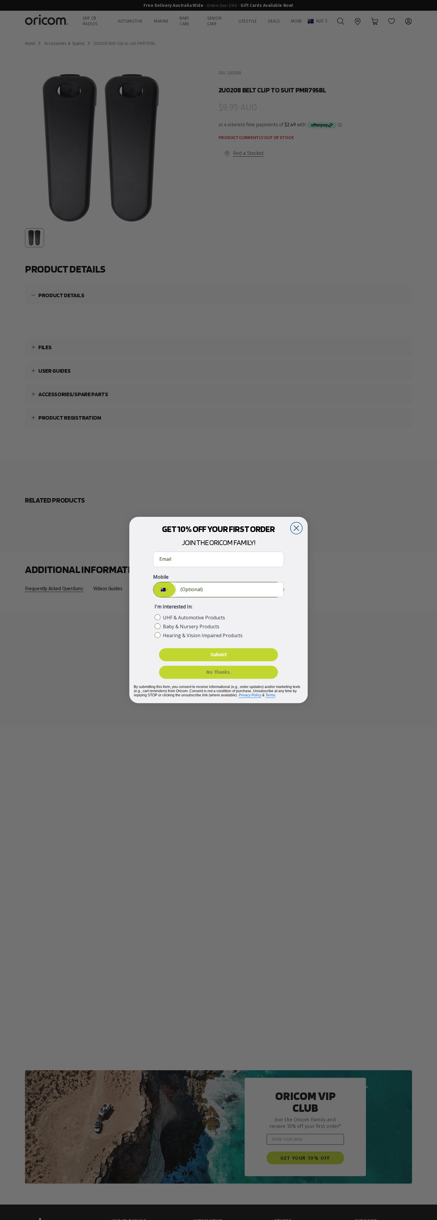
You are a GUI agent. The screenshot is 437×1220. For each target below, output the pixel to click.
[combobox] (164, 589)
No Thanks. (218, 672)
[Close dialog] (296, 528)
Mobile (161, 577)
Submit (218, 654)
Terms (270, 695)
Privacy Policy (250, 695)
